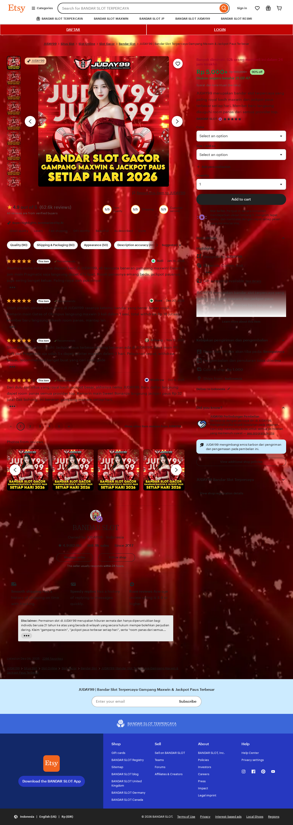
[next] (176, 469)
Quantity (202, 175)
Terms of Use (186, 816)
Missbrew (157, 380)
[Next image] (177, 121)
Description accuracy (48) (135, 245)
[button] (99, 519)
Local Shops (254, 816)
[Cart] (279, 8)
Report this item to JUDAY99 (161, 193)
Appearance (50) (96, 245)
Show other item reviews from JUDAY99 (153, 426)
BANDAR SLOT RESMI (236, 18)
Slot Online (87, 44)
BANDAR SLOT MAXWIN (111, 18)
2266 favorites (52, 658)
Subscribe (187, 701)
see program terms (260, 433)
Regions (273, 816)
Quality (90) (18, 245)
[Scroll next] (157, 245)
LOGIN (220, 29)
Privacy (205, 816)
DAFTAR (73, 29)
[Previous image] (30, 121)
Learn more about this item (241, 321)
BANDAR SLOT (206, 119)
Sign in (242, 8)
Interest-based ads (228, 816)
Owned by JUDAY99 (85, 537)
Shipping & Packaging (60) (55, 245)
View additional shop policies (241, 461)
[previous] (15, 469)
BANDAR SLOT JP (151, 18)
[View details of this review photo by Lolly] (27, 470)
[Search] (224, 8)
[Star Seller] (220, 119)
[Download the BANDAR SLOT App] (51, 763)
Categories (45, 8)
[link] (11, 426)
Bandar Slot (127, 44)
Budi (160, 260)
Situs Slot (67, 44)
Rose (158, 300)
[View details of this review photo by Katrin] (164, 470)
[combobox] (137, 8)
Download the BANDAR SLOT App (51, 781)
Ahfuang (156, 340)
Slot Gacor (107, 44)
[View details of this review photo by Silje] (118, 470)
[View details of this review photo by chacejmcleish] (73, 470)
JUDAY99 (50, 44)
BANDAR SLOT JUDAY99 (192, 18)
